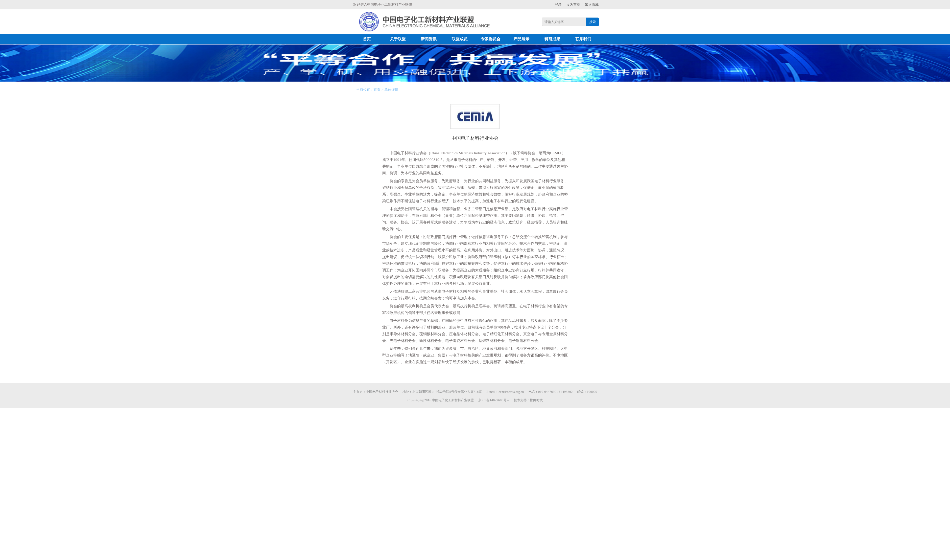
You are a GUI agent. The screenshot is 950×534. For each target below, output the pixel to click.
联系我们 (583, 39)
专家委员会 (490, 39)
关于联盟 (398, 39)
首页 (367, 39)
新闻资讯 (429, 39)
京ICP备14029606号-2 (493, 400)
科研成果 (552, 39)
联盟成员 (460, 39)
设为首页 (573, 4)
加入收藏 (592, 4)
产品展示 (521, 39)
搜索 (592, 22)
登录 (558, 4)
